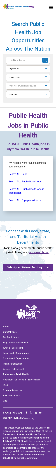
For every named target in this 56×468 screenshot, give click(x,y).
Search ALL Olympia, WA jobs (25, 200)
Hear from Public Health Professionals (21, 379)
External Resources (12, 390)
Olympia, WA (14, 69)
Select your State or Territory (24, 267)
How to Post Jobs (11, 395)
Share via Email (40, 413)
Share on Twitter (31, 413)
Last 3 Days (13, 94)
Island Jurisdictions (12, 364)
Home (6, 326)
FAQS (6, 385)
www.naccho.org (39, 252)
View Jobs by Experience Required (22, 86)
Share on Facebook (26, 413)
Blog (5, 401)
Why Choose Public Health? (16, 342)
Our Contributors (11, 337)
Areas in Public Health (13, 369)
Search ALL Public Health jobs (25, 181)
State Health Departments (16, 358)
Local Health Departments (16, 353)
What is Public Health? (14, 348)
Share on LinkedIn (36, 413)
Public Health (14, 77)
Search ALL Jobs (18, 174)
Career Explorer (10, 332)
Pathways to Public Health (16, 374)
